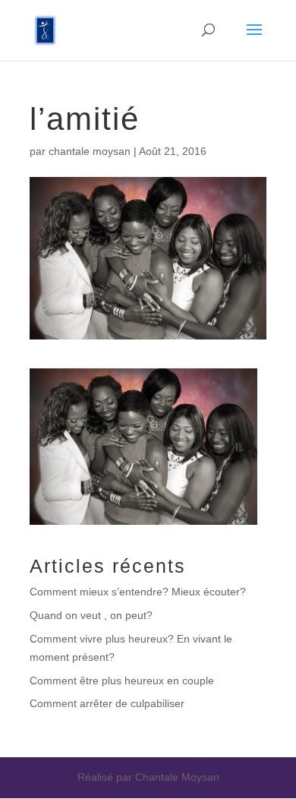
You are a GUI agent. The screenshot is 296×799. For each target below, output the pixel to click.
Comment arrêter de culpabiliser (107, 703)
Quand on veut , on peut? (91, 615)
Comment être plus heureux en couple (122, 680)
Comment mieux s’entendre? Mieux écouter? (138, 592)
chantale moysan (90, 151)
